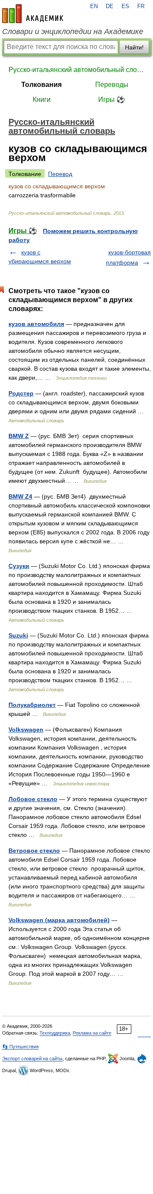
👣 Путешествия (20, 1046)
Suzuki (18, 635)
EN (94, 6)
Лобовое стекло (32, 799)
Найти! (134, 47)
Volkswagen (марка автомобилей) (59, 920)
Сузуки (18, 565)
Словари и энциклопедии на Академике (72, 31)
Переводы (111, 84)
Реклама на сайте (92, 1032)
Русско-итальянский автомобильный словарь (76, 69)
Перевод (60, 173)
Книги (42, 99)
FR (140, 6)
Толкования (41, 84)
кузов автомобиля (36, 323)
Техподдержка (55, 1032)
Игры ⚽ (111, 99)
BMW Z (18, 436)
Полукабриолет (32, 704)
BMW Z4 (20, 496)
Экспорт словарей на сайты (32, 1058)
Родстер (21, 393)
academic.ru (32, 13)
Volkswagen (25, 729)
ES (125, 6)
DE (109, 6)
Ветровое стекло (34, 850)
